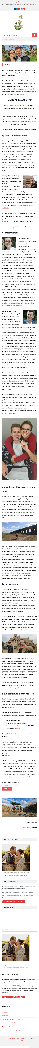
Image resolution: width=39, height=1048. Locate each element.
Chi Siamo (5, 1012)
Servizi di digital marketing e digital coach (13, 1030)
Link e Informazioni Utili (8, 1023)
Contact (22, 1040)
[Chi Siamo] (19, 53)
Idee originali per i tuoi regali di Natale (12, 1019)
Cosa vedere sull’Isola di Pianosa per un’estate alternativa (19, 4)
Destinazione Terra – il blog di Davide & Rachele (17, 1038)
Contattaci (5, 1015)
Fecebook (17, 728)
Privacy (17, 1040)
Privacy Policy (6, 1026)
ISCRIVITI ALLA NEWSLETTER (10, 782)
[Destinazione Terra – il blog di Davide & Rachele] (19, 22)
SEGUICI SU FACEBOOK (10, 908)
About (33, 1038)
